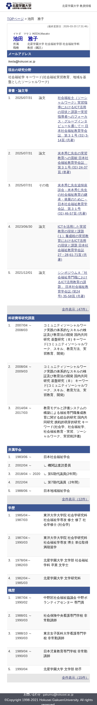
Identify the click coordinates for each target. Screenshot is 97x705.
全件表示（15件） (75, 677)
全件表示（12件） (75, 499)
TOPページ (15, 19)
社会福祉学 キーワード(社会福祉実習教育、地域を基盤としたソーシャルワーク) (47, 79)
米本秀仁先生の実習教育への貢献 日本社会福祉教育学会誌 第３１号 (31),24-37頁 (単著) (73, 162)
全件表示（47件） (75, 309)
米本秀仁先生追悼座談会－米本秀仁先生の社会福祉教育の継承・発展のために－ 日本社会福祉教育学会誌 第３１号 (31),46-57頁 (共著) (72, 199)
